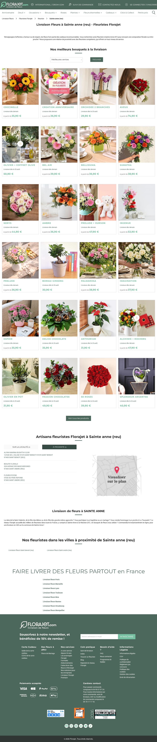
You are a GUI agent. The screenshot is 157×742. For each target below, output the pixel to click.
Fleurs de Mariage (48, 653)
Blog (82, 660)
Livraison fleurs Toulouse (53, 593)
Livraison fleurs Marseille (53, 584)
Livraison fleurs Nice (51, 597)
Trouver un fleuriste (87, 657)
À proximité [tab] (59, 447)
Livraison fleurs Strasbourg (53, 606)
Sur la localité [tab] (21, 447)
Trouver (96, 59)
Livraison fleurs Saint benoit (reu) (21, 550)
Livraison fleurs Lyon (51, 588)
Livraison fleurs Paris (51, 579)
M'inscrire (126, 636)
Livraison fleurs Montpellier (54, 610)
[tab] (9, 12)
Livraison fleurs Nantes (52, 602)
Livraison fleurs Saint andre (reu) (59, 550)
